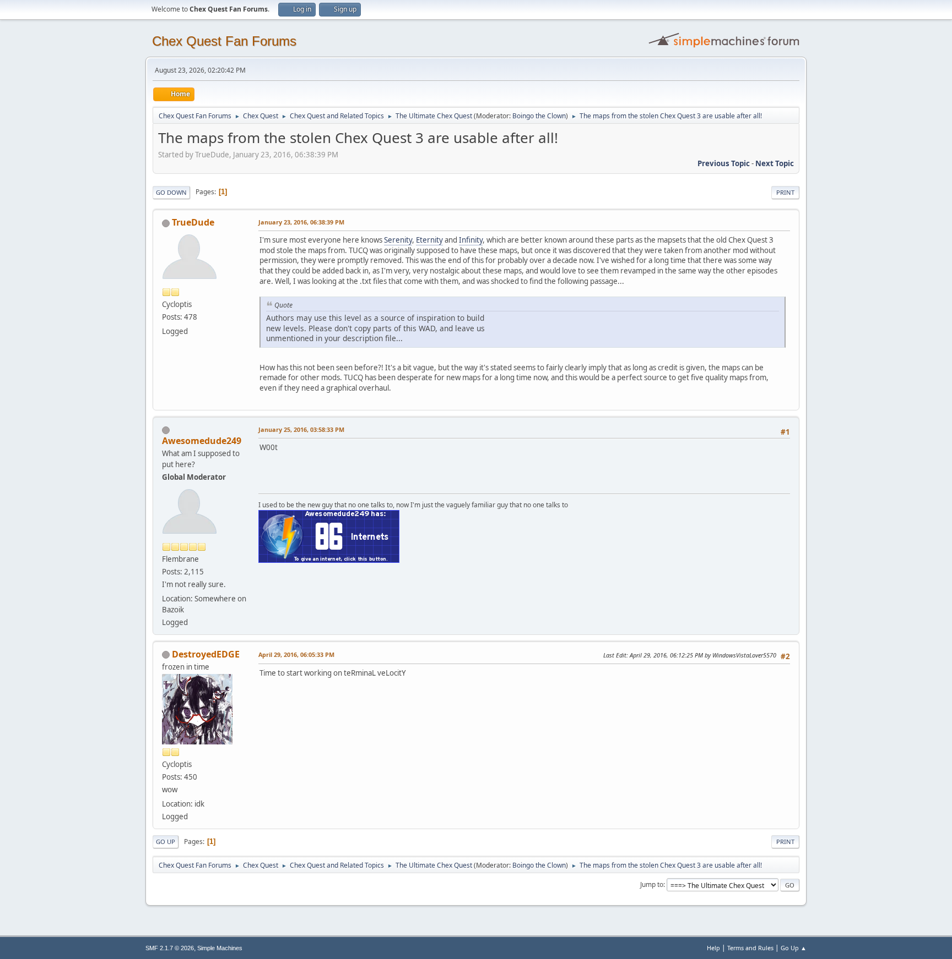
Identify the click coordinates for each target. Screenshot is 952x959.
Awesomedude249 (201, 441)
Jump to (651, 884)
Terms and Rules (750, 948)
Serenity (398, 240)
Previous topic (723, 163)
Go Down (171, 192)
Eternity (429, 240)
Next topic (774, 163)
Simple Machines (219, 948)
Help (713, 948)
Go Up (165, 841)
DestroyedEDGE (206, 654)
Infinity (471, 240)
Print (785, 192)
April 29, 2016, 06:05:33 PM (296, 654)
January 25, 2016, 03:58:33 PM (301, 429)
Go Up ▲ (794, 948)
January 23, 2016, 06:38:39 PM (301, 222)
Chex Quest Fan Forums (224, 41)
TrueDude (193, 222)
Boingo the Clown (539, 115)
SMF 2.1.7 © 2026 (169, 948)
